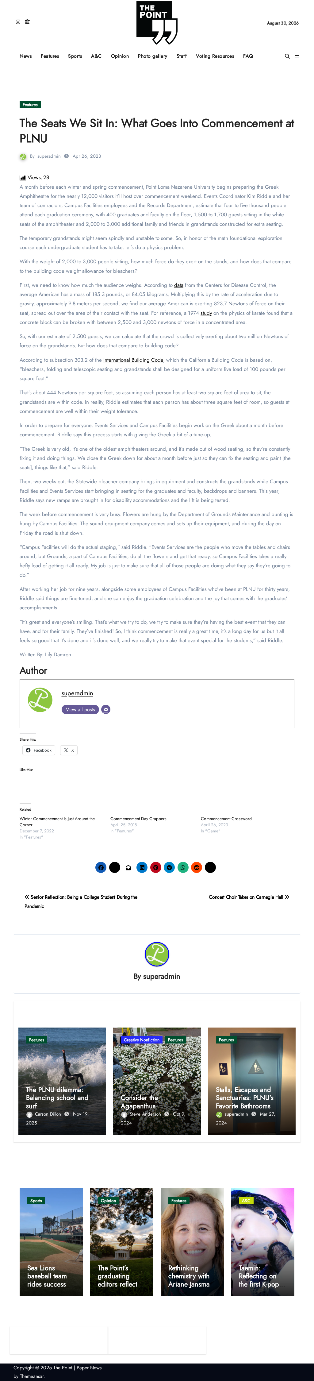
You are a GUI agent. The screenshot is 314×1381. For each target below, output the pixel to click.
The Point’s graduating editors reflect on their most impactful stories (121, 1284)
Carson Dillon (49, 1114)
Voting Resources (215, 56)
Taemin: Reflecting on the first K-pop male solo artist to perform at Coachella (260, 1288)
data (178, 285)
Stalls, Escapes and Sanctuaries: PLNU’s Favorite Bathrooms (245, 1098)
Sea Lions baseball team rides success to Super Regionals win (51, 1284)
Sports (77, 54)
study (206, 313)
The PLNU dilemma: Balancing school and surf (57, 1098)
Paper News (89, 1367)
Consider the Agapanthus (139, 1101)
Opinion (122, 54)
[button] (297, 56)
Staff (182, 56)
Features (52, 54)
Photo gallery (152, 56)
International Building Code (133, 360)
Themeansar (32, 1376)
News (26, 56)
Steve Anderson (146, 1114)
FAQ (248, 56)
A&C (98, 54)
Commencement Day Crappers (138, 819)
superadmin (49, 156)
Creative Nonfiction (141, 1040)
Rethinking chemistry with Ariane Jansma (189, 1276)
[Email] (105, 709)
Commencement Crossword (226, 819)
